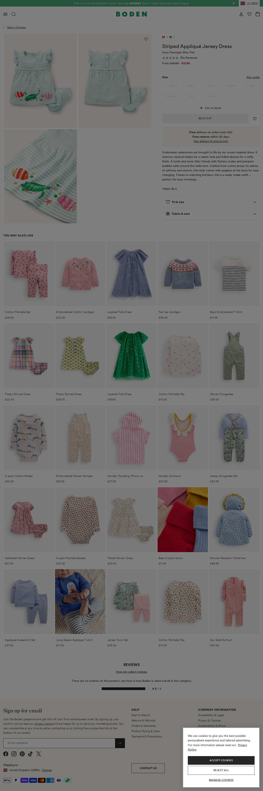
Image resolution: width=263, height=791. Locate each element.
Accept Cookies (221, 760)
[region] (221, 757)
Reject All (221, 770)
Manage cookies (221, 780)
